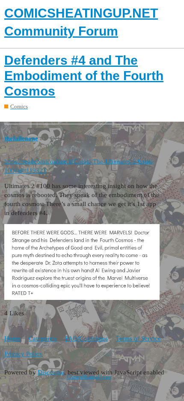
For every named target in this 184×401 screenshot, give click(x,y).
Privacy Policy (23, 353)
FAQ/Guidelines (86, 338)
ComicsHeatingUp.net (89, 377)
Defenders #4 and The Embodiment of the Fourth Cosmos (83, 75)
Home (12, 338)
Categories (43, 338)
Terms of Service (138, 338)
